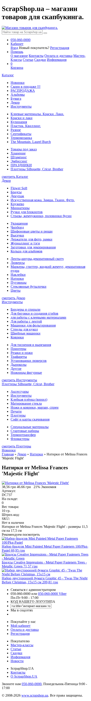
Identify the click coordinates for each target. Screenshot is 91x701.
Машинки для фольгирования (33, 325)
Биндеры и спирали (25, 309)
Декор (15, 102)
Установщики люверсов (29, 361)
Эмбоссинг (19, 161)
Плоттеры (18, 415)
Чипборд (17, 227)
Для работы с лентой (26, 321)
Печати (16, 411)
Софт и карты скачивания (30, 419)
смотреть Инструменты (19, 380)
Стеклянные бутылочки (28, 286)
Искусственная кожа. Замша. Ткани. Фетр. (43, 200)
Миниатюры (20, 208)
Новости (17, 661)
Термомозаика (21, 138)
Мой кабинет (20, 626)
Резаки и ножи (22, 353)
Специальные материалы (30, 427)
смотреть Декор (13, 298)
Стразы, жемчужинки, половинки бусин (41, 216)
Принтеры (18, 349)
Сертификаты (21, 134)
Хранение (18, 153)
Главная (8, 454)
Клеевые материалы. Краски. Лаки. (37, 114)
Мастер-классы (22, 645)
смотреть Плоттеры (16, 446)
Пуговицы (19, 282)
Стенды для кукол (24, 329)
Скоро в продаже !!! (25, 86)
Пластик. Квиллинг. (26, 126)
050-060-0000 (32, 684)
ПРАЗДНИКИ (21, 165)
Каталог (8, 75)
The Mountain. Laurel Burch (31, 142)
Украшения (19, 223)
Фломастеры (20, 439)
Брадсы (16, 192)
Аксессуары (20, 391)
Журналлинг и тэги (25, 243)
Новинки (18, 83)
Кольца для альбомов (26, 251)
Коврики (17, 337)
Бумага (16, 98)
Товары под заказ (24, 149)
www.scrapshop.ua (34, 695)
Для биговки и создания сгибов (34, 313)
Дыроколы (19, 364)
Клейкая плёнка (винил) (29, 399)
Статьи (28, 60)
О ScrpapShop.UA (24, 676)
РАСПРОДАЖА (23, 90)
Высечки (17, 235)
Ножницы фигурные (26, 372)
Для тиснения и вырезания (31, 345)
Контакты (36, 56)
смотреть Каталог (15, 177)
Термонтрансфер (23, 435)
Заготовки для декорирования (33, 247)
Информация (56, 60)
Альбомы (18, 94)
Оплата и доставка (58, 56)
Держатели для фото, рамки (31, 239)
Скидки (40, 60)
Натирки (17, 278)
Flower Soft (19, 188)
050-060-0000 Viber (52, 594)
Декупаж (17, 196)
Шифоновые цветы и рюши (32, 231)
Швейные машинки (25, 333)
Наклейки (18, 274)
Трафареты (19, 357)
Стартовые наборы (25, 431)
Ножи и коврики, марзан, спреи (35, 407)
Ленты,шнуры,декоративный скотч (37, 259)
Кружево (17, 204)
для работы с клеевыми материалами (38, 317)
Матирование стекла (26, 403)
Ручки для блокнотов (27, 212)
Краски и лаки (21, 118)
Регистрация (59, 48)
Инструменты (21, 106)
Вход (14, 48)
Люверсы (18, 263)
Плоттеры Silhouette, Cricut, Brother (37, 169)
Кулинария (19, 122)
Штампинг (19, 157)
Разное (16, 130)
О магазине (19, 56)
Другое (16, 368)
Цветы (16, 290)
